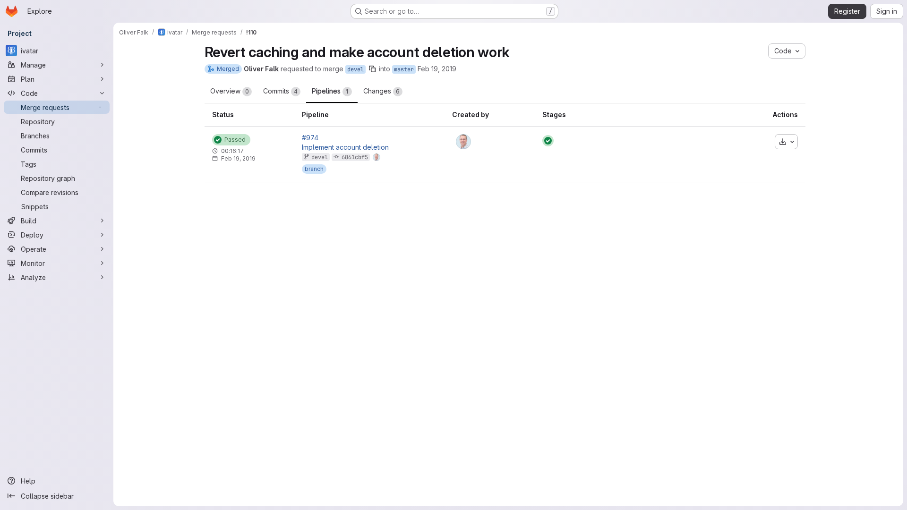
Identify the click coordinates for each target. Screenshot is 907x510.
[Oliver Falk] (463, 141)
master (404, 69)
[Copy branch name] (372, 69)
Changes (381, 91)
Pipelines (330, 91)
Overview (229, 91)
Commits (280, 91)
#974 (310, 138)
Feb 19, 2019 (437, 69)
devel (355, 69)
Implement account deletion (345, 147)
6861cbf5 (355, 157)
